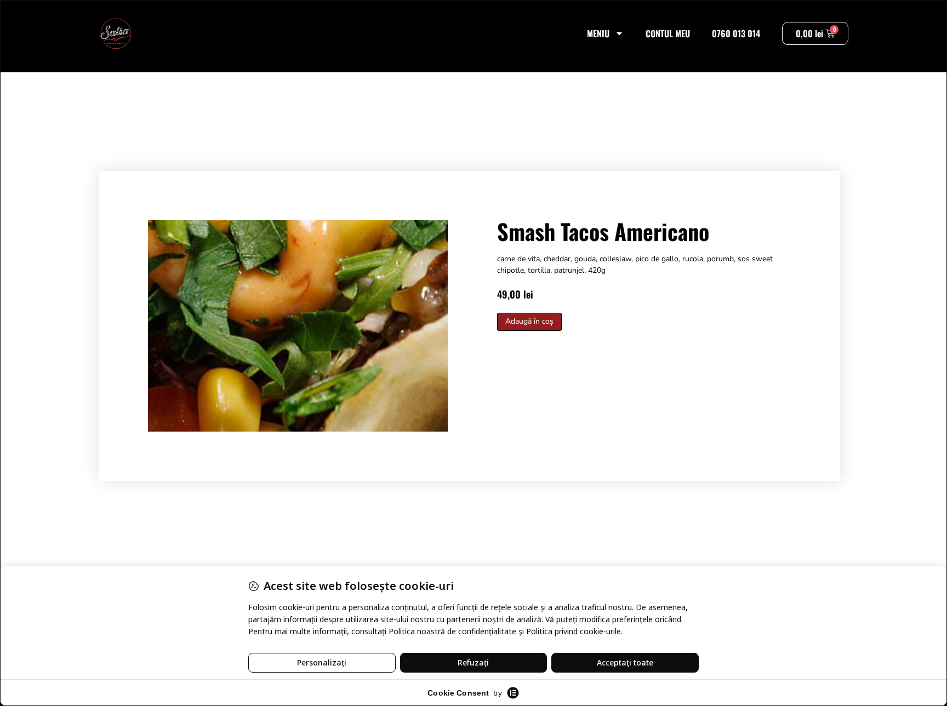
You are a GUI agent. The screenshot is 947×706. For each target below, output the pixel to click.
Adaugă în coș (529, 321)
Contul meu (668, 33)
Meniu (598, 33)
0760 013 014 (736, 33)
